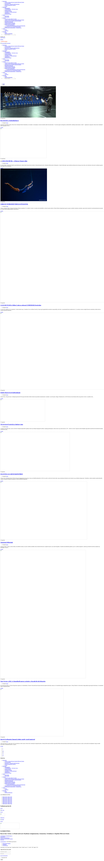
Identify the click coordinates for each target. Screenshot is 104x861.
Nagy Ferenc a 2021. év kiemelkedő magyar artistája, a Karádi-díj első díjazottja (22, 681)
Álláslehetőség (7, 13)
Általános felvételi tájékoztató (10, 22)
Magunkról (4, 7)
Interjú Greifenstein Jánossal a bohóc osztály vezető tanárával (17, 739)
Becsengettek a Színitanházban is (9, 120)
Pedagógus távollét (8, 14)
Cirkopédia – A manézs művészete (11, 12)
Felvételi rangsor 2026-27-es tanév (11, 18)
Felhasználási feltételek (6, 843)
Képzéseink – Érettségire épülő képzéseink (12, 4)
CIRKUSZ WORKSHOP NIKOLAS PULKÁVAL (14, 204)
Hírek (7, 122)
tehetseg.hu (2, 817)
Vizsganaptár (7, 60)
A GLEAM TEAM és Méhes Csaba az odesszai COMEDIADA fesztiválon (20, 305)
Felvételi (4, 61)
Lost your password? (4, 855)
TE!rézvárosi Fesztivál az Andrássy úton (11, 424)
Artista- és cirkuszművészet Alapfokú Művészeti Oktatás (14, 2)
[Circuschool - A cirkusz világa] (2, 43)
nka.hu (1, 821)
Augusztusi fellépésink (6, 542)
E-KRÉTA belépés (3, 41)
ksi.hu (1, 808)
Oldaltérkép (5, 844)
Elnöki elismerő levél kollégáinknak (10, 392)
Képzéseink (5, 1)
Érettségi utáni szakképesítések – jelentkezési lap (13, 27)
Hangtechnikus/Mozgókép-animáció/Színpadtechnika (16, 25)
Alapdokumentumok (8, 11)
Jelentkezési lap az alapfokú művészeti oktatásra (13, 20)
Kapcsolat (4, 31)
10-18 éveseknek (8, 3)
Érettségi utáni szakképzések (10, 24)
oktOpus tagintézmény (8, 33)
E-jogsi (6, 6)
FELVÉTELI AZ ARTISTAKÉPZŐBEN (11, 474)
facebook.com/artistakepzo (5, 837)
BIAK (6, 32)
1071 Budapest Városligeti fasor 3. (6, 835)
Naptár (4, 58)
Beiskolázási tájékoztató (9, 21)
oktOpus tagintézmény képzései (10, 5)
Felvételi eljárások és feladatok (10, 23)
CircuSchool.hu (3, 841)
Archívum (6, 30)
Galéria (4, 28)
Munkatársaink (7, 8)
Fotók (6, 29)
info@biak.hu (2, 37)
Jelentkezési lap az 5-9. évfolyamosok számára (13, 26)
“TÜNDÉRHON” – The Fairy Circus (11, 9)
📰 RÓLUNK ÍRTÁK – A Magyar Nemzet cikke (13, 161)
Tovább (1, 127)
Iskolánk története (8, 10)
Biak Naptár (7, 59)
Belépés (1, 39)
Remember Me (4, 857)
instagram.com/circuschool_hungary (6, 838)
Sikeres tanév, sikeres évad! (7, 796)
